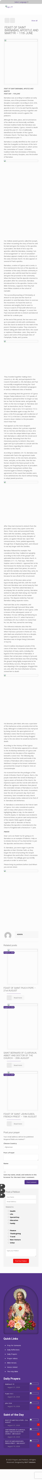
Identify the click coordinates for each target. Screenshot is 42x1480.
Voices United (12, 1367)
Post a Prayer (9, 1153)
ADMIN (20, 934)
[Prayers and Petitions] (9, 9)
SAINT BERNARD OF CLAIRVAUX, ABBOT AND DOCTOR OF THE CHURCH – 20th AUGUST (20, 1055)
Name (6, 1163)
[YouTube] (21, 1466)
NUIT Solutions (30, 1462)
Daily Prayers (12, 1354)
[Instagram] (24, 1466)
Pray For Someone (14, 1345)
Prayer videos (12, 1358)
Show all (34, 21)
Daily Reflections (13, 1350)
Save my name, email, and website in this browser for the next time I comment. (20, 1176)
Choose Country (10, 1143)
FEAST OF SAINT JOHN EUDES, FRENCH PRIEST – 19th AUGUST (20, 1115)
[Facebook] (18, 1466)
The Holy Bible (12, 1371)
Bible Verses (11, 1363)
